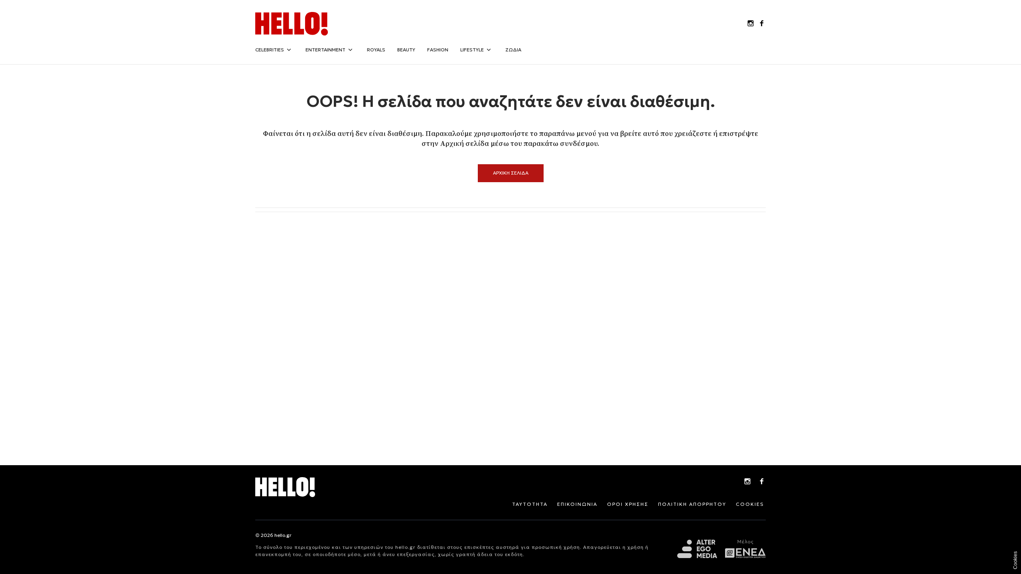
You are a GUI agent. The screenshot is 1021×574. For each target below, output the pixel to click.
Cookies (1015, 560)
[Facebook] (762, 482)
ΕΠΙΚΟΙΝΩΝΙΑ (577, 504)
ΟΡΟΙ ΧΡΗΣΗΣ (627, 504)
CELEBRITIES (269, 50)
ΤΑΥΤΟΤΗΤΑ (530, 504)
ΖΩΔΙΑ (513, 50)
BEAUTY (406, 50)
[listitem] (751, 23)
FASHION (437, 50)
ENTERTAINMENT (325, 50)
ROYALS (376, 50)
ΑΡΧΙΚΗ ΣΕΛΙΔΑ (510, 173)
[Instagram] (747, 482)
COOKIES (750, 504)
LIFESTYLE (472, 50)
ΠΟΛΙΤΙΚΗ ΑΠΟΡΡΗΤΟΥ (692, 504)
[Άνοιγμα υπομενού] (289, 49)
